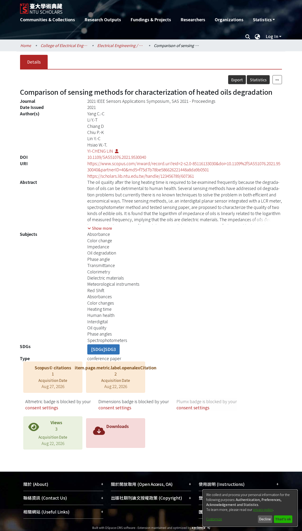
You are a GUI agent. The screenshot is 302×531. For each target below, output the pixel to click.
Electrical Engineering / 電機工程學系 (120, 45)
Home (25, 45)
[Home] (125, 7)
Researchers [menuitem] (192, 19)
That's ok (283, 519)
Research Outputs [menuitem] (102, 19)
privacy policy (263, 509)
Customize (214, 519)
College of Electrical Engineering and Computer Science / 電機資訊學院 (64, 45)
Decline (265, 519)
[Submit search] (248, 36)
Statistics (258, 79)
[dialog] (250, 508)
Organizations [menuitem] (229, 19)
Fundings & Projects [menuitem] (150, 19)
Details (34, 62)
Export (237, 79)
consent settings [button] (41, 407)
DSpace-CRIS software (120, 527)
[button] (99, 228)
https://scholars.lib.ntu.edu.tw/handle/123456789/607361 (140, 176)
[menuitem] (264, 20)
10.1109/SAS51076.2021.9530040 (116, 157)
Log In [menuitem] (272, 36)
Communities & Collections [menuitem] (47, 19)
